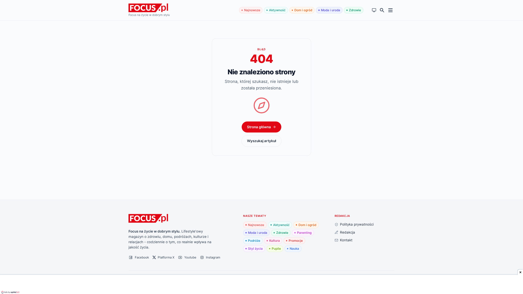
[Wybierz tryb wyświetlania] (374, 10)
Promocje (296, 241)
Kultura (274, 241)
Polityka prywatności (357, 224)
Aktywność (277, 10)
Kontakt (346, 240)
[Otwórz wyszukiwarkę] (382, 10)
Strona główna (259, 127)
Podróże (254, 241)
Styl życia (255, 249)
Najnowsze (252, 10)
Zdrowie (355, 10)
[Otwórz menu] (390, 10)
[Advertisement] (261, 285)
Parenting (304, 233)
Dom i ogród (303, 10)
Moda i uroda (330, 10)
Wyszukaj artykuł (261, 141)
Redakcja (347, 232)
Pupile (276, 249)
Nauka (294, 249)
